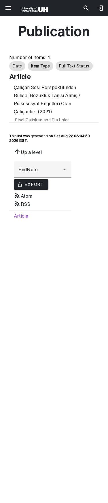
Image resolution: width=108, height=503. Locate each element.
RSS (22, 203)
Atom (23, 195)
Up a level (28, 151)
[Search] (86, 8)
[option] (17, 66)
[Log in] (100, 8)
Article (21, 216)
